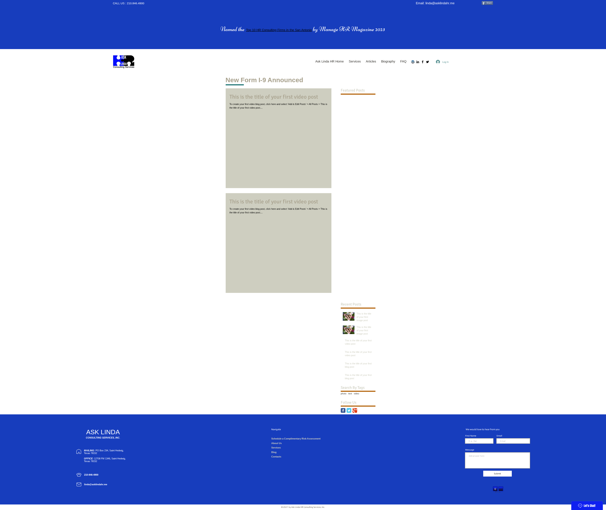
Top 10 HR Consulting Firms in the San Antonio (279, 30)
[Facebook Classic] (343, 410)
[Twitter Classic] (349, 410)
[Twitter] (427, 62)
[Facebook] (423, 62)
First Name (470, 436)
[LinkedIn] (418, 62)
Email (499, 436)
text (350, 393)
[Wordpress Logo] (413, 62)
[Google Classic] (354, 410)
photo (343, 393)
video (356, 393)
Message (469, 450)
